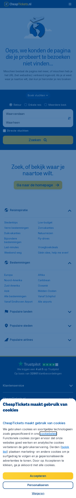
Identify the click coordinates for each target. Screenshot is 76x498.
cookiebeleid (48, 433)
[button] (38, 493)
